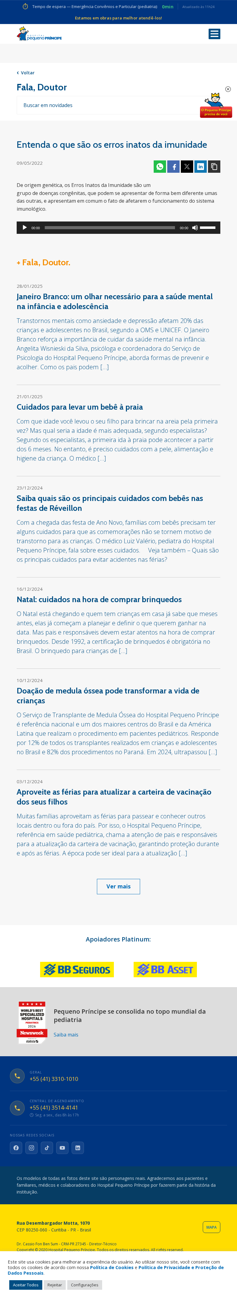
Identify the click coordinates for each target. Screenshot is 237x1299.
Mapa (211, 1227)
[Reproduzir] (25, 228)
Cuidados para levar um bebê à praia (80, 407)
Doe (216, 105)
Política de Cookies (112, 1267)
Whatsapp (160, 166)
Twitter (187, 166)
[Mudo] (195, 228)
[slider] (208, 227)
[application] (118, 227)
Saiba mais (66, 1034)
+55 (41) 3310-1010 (54, 1079)
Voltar (28, 73)
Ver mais (118, 886)
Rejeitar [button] (55, 1285)
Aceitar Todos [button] (26, 1285)
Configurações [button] (84, 1285)
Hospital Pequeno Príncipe (39, 33)
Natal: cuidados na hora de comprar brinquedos (99, 599)
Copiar (214, 166)
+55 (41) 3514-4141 (54, 1107)
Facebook (173, 166)
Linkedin (200, 166)
